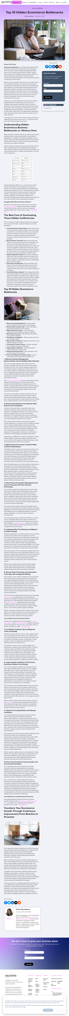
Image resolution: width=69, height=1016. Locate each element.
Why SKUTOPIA (32, 2)
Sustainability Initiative (46, 983)
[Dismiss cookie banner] (63, 998)
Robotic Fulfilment (30, 986)
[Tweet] (9, 902)
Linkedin (9, 918)
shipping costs (8, 597)
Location (64, 2)
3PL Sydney (53, 981)
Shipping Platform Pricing (37, 991)
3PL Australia (54, 978)
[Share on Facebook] (5, 902)
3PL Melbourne (53, 985)
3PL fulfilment (34, 917)
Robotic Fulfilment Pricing (38, 985)
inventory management (14, 380)
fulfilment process (11, 602)
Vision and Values (45, 979)
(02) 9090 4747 (59, 982)
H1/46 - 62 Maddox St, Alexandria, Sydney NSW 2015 (58, 994)
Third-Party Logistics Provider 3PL (30, 980)
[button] (25, 2)
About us (58, 2)
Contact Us (59, 978)
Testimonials (45, 2)
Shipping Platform (30, 990)
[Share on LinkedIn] (12, 902)
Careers (45, 989)
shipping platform (24, 919)
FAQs (37, 981)
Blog (30, 8)
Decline (58, 1010)
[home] (6, 2)
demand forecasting (19, 523)
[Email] (16, 902)
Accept (48, 1010)
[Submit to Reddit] (19, 902)
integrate (9, 702)
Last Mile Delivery (30, 994)
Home (27, 8)
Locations (45, 986)
